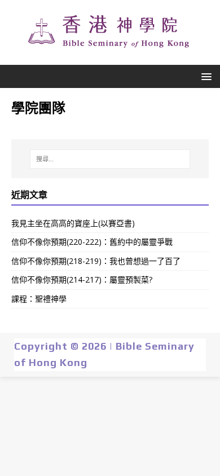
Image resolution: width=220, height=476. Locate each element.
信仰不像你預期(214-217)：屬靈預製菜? (81, 279)
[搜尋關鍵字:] (110, 159)
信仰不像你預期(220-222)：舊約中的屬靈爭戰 (92, 241)
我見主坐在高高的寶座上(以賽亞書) (73, 223)
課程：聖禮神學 (39, 298)
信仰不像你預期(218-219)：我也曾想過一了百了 (96, 260)
